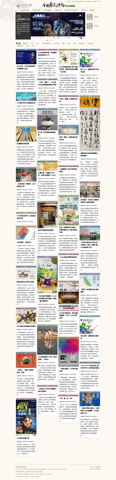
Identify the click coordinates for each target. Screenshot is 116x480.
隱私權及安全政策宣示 (21, 466)
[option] (56, 26)
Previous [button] (18, 26)
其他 (28, 46)
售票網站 (83, 10)
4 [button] (53, 40)
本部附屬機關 (47, 10)
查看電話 (40, 471)
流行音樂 (56, 43)
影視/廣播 (81, 43)
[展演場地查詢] (93, 26)
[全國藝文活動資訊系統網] (58, 4)
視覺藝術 (25, 43)
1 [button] (47, 40)
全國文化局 (57, 10)
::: (16, 0)
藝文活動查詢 (25, 10)
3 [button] (51, 40)
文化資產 (90, 43)
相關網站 (92, 10)
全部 (18, 43)
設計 (37, 43)
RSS (99, 1)
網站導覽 (88, 1)
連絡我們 (94, 1)
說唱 (74, 43)
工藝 (32, 43)
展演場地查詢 (36, 10)
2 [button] (49, 40)
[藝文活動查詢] (93, 17)
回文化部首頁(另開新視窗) (78, 1)
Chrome (42, 474)
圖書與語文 (20, 46)
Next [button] (82, 26)
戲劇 (63, 43)
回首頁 (68, 1)
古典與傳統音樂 (46, 43)
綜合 (33, 46)
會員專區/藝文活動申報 (71, 10)
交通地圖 (42, 469)
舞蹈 (69, 43)
